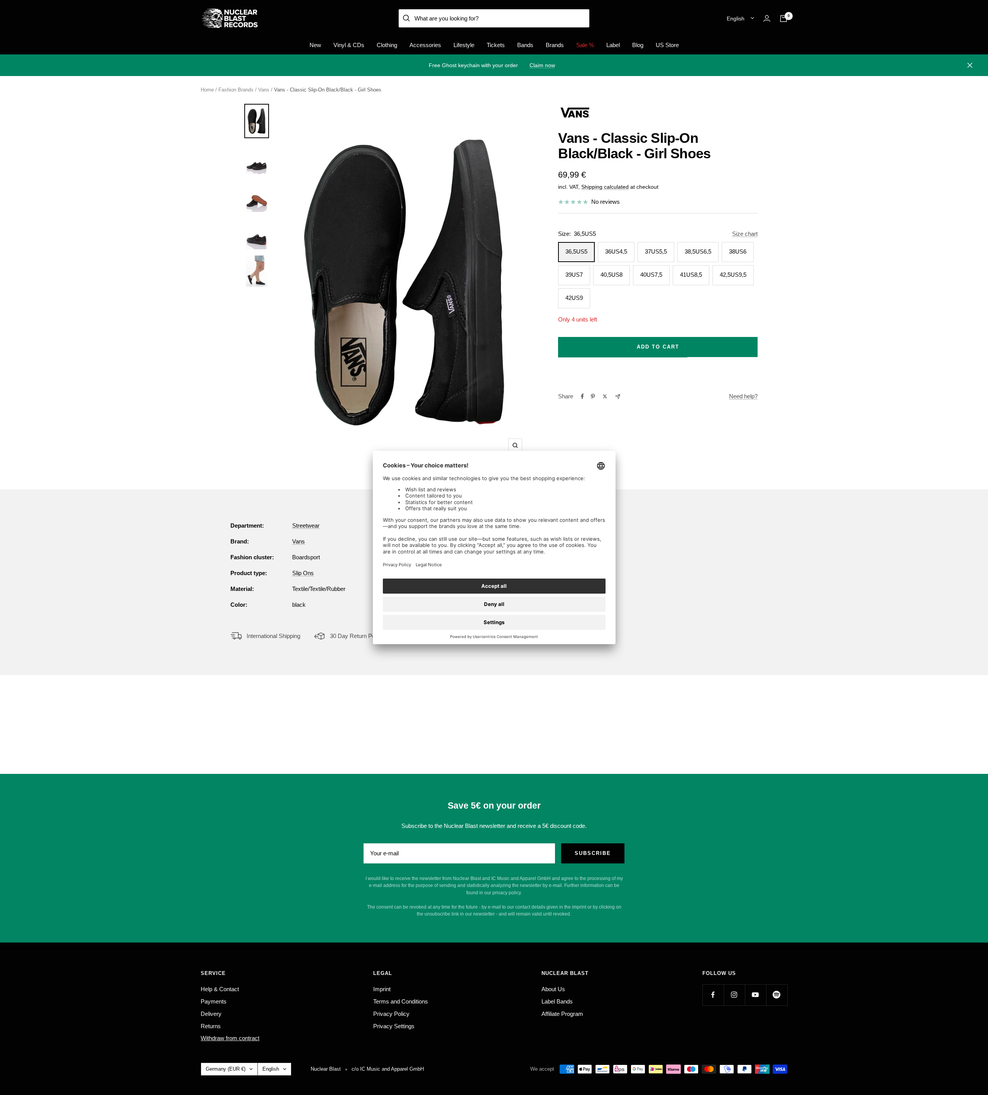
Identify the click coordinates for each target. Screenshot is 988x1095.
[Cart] (783, 18)
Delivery (211, 1013)
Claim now (542, 65)
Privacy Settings (393, 1026)
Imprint (382, 989)
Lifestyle (463, 45)
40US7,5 (651, 274)
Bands (525, 45)
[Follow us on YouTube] (755, 994)
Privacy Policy (391, 1013)
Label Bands (557, 1001)
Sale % (585, 45)
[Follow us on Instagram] (734, 994)
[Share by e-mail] (617, 396)
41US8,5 (691, 274)
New (315, 45)
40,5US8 (612, 274)
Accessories (425, 45)
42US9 (574, 297)
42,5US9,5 (733, 274)
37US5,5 (656, 251)
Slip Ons (303, 573)
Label (613, 45)
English (735, 18)
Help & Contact (220, 989)
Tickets (496, 45)
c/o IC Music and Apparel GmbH (388, 1069)
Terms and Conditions (400, 1001)
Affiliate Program (562, 1013)
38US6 (737, 251)
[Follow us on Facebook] (713, 994)
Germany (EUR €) (225, 1069)
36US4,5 (616, 251)
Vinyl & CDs (348, 45)
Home (207, 90)
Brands (555, 45)
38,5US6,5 (698, 251)
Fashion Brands (236, 90)
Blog (637, 45)
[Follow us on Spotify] (776, 994)
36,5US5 (576, 251)
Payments (214, 1001)
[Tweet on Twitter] (605, 396)
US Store (667, 45)
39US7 (574, 274)
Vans (263, 90)
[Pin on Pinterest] (593, 396)
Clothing (387, 45)
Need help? (743, 396)
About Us (553, 989)
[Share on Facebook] (582, 396)
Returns (211, 1026)
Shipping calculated (605, 187)
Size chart (745, 233)
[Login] (766, 18)
